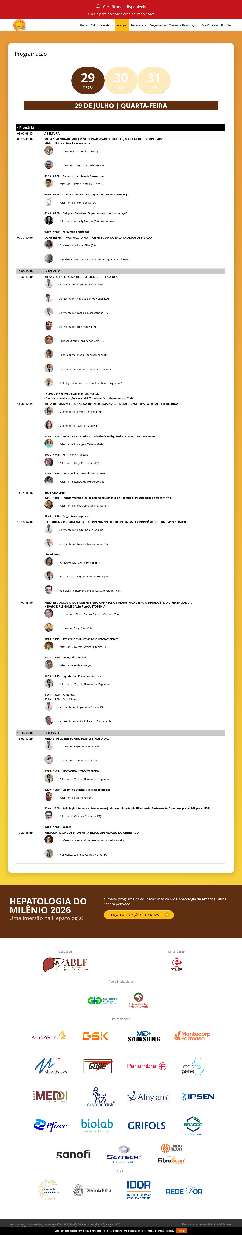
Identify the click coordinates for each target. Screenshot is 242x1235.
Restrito (226, 25)
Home (84, 25)
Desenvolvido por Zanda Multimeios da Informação (207, 1223)
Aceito (182, 1230)
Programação (158, 25)
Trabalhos (137, 25)
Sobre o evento (100, 25)
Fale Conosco (210, 25)
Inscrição (121, 25)
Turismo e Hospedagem (183, 25)
